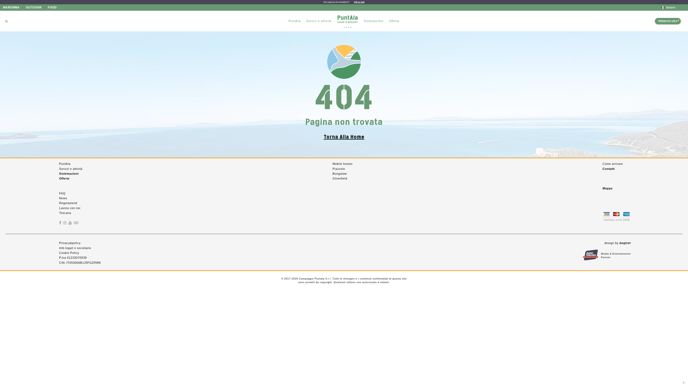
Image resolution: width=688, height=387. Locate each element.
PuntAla (65, 163)
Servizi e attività (70, 168)
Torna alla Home (344, 137)
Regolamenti (68, 203)
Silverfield (340, 178)
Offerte (394, 21)
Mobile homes (343, 163)
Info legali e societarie (75, 248)
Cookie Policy (69, 252)
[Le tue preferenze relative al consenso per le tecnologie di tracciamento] (683, 382)
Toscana (65, 212)
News (63, 198)
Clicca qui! (359, 2)
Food (52, 7)
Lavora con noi (69, 208)
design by (618, 243)
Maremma (11, 7)
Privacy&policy (70, 243)
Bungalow (340, 173)
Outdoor (34, 7)
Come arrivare (613, 163)
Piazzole (339, 168)
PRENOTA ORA (667, 21)
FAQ (62, 193)
